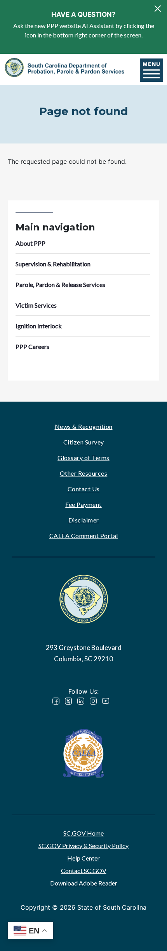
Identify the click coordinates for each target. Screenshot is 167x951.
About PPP (30, 243)
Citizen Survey (83, 442)
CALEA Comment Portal (83, 535)
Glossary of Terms (83, 457)
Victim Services (36, 305)
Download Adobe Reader (83, 883)
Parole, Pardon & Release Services (60, 284)
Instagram (93, 701)
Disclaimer (83, 520)
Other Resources (84, 473)
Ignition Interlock (39, 325)
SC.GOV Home (83, 833)
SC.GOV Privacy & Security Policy (83, 845)
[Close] (157, 8)
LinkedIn (80, 701)
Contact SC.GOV (83, 870)
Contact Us (84, 488)
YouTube (105, 701)
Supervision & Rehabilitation (53, 263)
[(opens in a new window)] (83, 752)
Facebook (55, 701)
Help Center (83, 858)
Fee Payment (83, 504)
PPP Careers (32, 346)
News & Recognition (84, 426)
